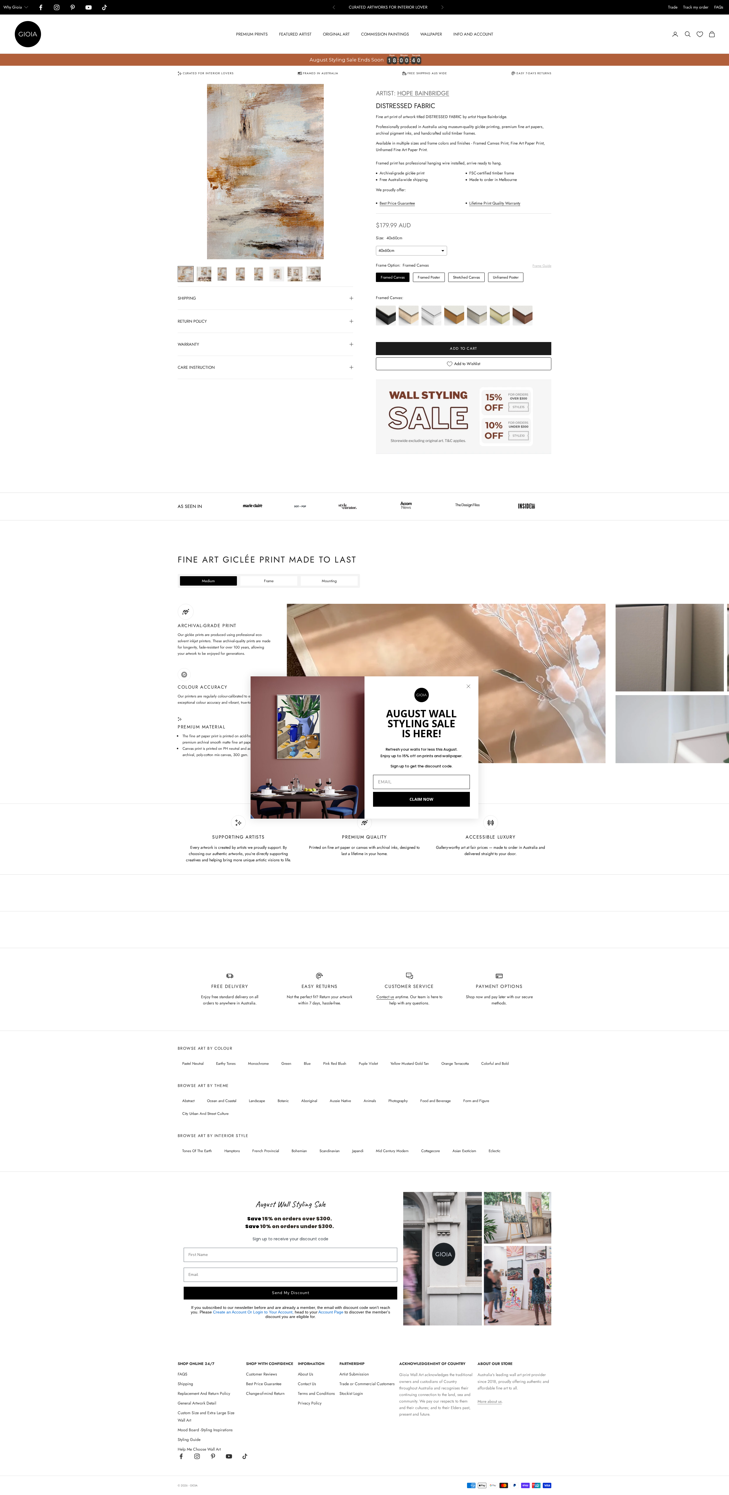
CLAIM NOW (421, 799)
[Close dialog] (468, 686)
